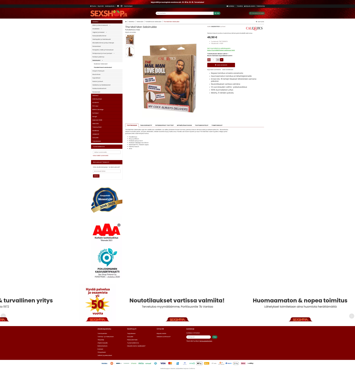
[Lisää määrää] (221, 59)
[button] (130, 32)
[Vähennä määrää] (209, 59)
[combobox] (188, 13)
